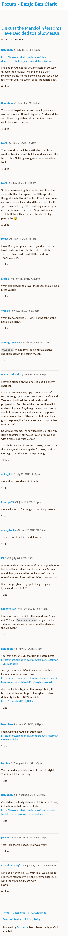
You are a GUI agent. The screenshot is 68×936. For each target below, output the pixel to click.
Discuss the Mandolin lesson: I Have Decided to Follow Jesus (31, 30)
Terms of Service (12, 919)
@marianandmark (26, 620)
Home (5, 912)
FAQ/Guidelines (37, 912)
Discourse (22, 927)
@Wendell (7, 349)
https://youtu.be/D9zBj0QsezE (18, 701)
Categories (19, 912)
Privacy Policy (32, 919)
